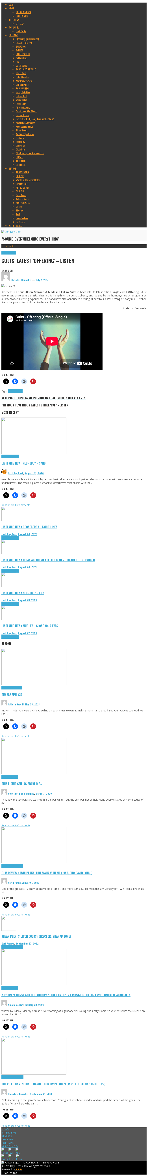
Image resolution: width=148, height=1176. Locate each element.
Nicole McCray (15, 1005)
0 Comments (22, 505)
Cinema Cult (7, 866)
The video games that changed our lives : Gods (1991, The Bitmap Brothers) (53, 1084)
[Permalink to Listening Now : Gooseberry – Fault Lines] (8, 520)
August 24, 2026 (34, 473)
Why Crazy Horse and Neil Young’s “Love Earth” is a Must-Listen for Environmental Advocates (65, 995)
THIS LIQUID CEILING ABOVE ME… (21, 783)
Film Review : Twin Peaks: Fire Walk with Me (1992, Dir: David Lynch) (46, 872)
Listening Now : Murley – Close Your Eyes (29, 625)
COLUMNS (7, 1143)
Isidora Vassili (16, 704)
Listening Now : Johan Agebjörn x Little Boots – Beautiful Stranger (48, 560)
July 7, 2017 (42, 280)
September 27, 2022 (27, 943)
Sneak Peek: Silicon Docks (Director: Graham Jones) (37, 936)
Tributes (15, 456)
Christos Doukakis (18, 1094)
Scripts (14, 777)
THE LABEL (8, 1139)
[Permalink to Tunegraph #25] (33, 684)
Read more (8, 505)
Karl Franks (14, 882)
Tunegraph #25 (11, 694)
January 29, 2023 (34, 1005)
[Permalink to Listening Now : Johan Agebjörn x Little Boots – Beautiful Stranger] (8, 553)
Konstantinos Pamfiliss (21, 793)
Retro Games (17, 1077)
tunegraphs (16, 687)
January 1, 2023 (31, 882)
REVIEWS (6, 1136)
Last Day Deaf (15, 473)
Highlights (6, 253)
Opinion (14, 988)
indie (15, 391)
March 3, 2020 (44, 793)
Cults (10, 391)
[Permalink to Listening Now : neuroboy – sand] (33, 453)
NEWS (5, 1129)
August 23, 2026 (27, 600)
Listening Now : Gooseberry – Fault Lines (29, 526)
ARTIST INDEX (9, 1146)
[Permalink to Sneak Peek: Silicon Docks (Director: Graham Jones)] (8, 929)
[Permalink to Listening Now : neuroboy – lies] (8, 586)
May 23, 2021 (32, 704)
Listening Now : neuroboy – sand (23, 463)
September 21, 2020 (41, 1094)
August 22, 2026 (27, 633)
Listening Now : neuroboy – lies (22, 593)
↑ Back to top (9, 1173)
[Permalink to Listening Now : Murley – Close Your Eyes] (8, 619)
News (13, 253)
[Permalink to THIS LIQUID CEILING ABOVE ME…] (33, 773)
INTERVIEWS (8, 1132)
